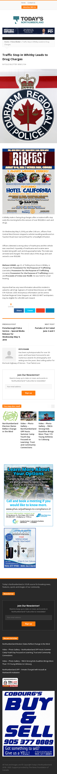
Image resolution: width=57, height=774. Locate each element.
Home (23, 3)
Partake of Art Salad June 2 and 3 (45, 329)
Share (19, 310)
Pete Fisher (24, 349)
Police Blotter (16, 42)
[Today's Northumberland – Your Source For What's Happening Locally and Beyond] (28, 20)
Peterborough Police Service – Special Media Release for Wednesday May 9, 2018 (13, 334)
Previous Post (9, 324)
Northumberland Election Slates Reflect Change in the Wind (10, 427)
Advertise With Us (29, 7)
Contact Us (31, 3)
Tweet (30, 310)
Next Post (50, 324)
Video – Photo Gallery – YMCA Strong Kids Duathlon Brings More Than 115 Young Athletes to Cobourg (46, 431)
